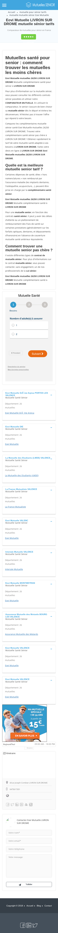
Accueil (11, 12)
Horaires (30, 748)
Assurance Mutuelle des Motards (21, 634)
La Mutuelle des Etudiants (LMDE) (22, 475)
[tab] (29, 395)
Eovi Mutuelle (12, 444)
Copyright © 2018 (14, 905)
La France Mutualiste (15, 506)
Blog (39, 905)
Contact (48, 905)
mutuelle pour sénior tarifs (32, 12)
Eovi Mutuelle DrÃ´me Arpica (19, 412)
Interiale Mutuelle (14, 569)
